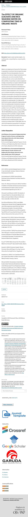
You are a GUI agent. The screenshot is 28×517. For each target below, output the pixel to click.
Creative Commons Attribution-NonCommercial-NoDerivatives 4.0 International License (12, 328)
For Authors (5, 474)
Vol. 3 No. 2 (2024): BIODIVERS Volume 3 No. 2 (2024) (14, 6)
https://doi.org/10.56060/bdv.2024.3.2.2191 (14, 53)
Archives (8, 5)
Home (3, 5)
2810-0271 (14, 397)
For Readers (5, 472)
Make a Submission (7, 404)
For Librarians (5, 477)
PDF (5, 289)
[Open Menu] (1, 1)
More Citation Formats (8, 390)
